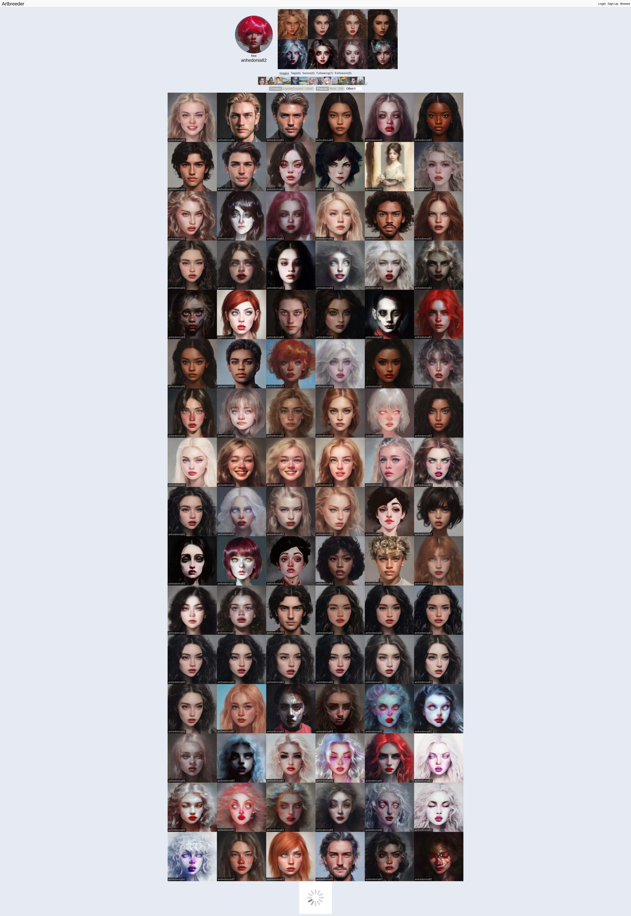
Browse (625, 3)
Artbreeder (13, 3)
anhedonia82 (177, 140)
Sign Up (613, 3)
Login (602, 3)
